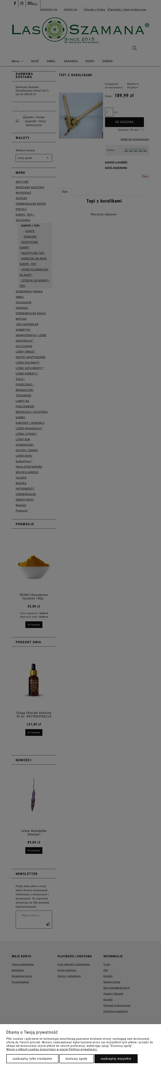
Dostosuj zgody (76, 1058)
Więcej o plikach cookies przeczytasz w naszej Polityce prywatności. (52, 1049)
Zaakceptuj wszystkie (116, 1058)
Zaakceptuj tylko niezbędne (32, 1058)
